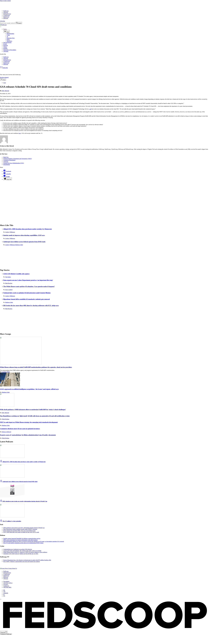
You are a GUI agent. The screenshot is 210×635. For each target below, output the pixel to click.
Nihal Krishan (5, 419)
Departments (6, 164)
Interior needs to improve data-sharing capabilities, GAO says (24, 235)
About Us (14, 568)
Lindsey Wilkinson (10, 232)
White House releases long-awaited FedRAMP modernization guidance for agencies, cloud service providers (36, 367)
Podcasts (5, 45)
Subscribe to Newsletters (9, 50)
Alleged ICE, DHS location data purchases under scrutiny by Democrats (27, 229)
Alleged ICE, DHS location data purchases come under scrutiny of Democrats (24, 461)
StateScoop (6, 16)
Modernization (10, 33)
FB (4, 590)
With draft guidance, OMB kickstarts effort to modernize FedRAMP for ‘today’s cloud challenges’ (33, 409)
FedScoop (6, 11)
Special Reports (7, 42)
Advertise (2, 21)
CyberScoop (6, 15)
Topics (5, 29)
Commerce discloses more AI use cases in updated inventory (20, 428)
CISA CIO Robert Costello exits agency (16, 274)
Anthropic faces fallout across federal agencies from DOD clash (24, 242)
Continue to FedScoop (6, 634)
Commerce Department (9, 160)
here (20, 133)
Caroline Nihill (6, 371)
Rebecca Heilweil (6, 432)
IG (4, 594)
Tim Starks (8, 277)
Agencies (5, 161)
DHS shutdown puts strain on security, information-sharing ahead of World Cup (24, 501)
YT (4, 596)
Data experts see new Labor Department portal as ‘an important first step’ (28, 280)
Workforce (9, 41)
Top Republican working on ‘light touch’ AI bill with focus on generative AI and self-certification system (35, 416)
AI (7, 36)
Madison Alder (19, 244)
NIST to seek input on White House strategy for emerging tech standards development (29, 422)
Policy (8, 39)
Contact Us (6, 586)
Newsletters (6, 581)
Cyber (8, 35)
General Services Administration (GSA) (13, 163)
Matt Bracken (8, 283)
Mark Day (6, 157)
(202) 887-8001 (7, 587)
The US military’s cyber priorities (11, 521)
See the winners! (4, 77)
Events (5, 44)
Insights (5, 48)
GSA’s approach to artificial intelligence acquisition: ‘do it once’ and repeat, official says (29, 389)
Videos (5, 47)
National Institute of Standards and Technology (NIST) (17, 158)
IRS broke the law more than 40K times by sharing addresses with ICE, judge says (31, 305)
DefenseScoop (7, 14)
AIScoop (5, 12)
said (90, 109)
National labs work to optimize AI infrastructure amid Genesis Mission (27, 293)
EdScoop (5, 18)
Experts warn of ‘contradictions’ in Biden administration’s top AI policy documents (28, 435)
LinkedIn (5, 593)
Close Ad (3, 632)
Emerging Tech (11, 38)
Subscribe (5, 67)
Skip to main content (5, 0)
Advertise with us (7, 583)
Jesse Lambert (8, 289)
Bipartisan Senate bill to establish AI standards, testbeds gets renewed (26, 299)
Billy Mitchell (5, 90)
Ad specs (5, 584)
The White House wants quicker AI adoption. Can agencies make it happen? (29, 286)
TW (4, 591)
